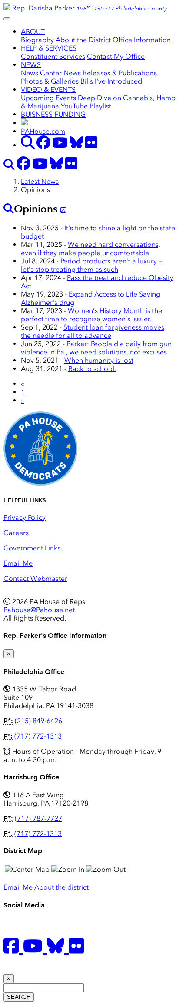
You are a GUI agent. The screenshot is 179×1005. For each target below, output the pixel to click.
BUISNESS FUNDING (53, 114)
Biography (37, 40)
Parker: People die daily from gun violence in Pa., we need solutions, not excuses (96, 348)
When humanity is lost (98, 360)
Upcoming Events (48, 98)
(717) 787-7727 (38, 818)
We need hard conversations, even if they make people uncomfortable (90, 248)
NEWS (31, 65)
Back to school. (92, 368)
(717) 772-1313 (38, 736)
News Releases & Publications (110, 73)
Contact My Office (116, 56)
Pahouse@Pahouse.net (39, 610)
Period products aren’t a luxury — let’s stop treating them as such (92, 265)
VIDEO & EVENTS (48, 89)
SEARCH (18, 997)
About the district (61, 887)
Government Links (31, 548)
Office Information (142, 40)
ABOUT (33, 31)
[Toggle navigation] (6, 18)
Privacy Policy (24, 517)
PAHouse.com (43, 131)
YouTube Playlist (86, 106)
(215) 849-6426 (38, 721)
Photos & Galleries (50, 81)
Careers (16, 533)
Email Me (18, 563)
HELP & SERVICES (48, 48)
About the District (83, 40)
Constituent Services (53, 56)
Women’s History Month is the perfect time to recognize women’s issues (91, 315)
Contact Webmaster (35, 578)
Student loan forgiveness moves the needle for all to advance (92, 331)
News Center (41, 73)
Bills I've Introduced (111, 81)
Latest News (40, 181)
